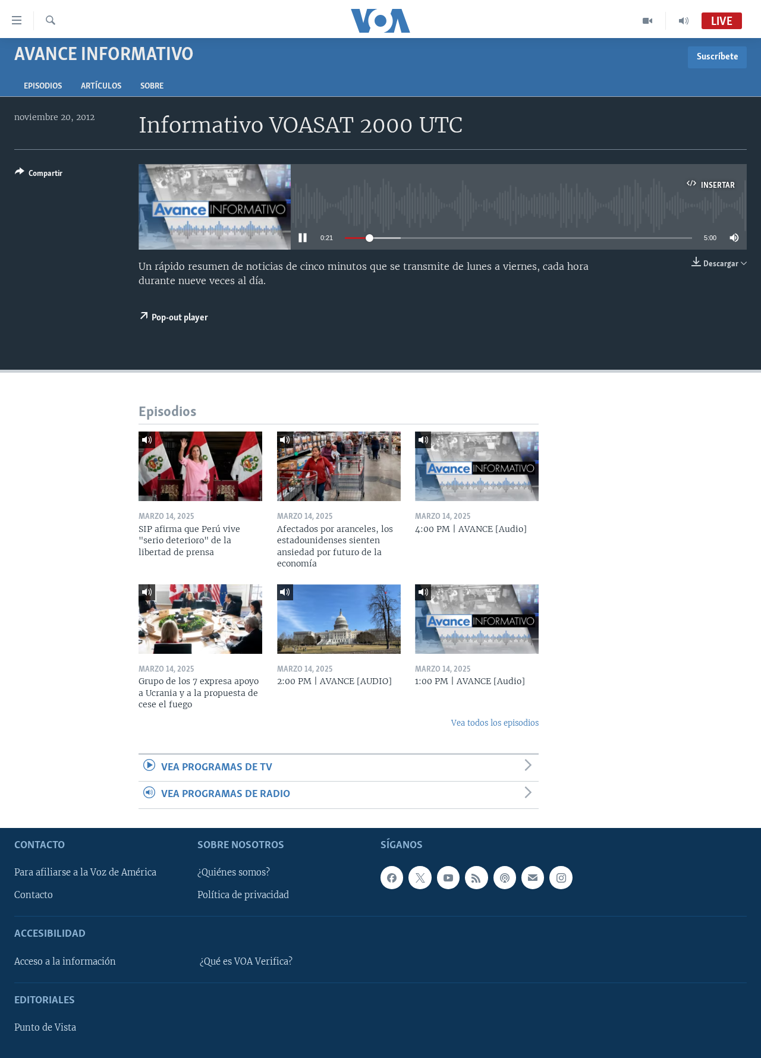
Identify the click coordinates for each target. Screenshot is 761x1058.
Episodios (43, 86)
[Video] (648, 21)
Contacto (33, 895)
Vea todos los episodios (495, 723)
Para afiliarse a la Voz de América (85, 872)
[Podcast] (504, 877)
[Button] (38, 175)
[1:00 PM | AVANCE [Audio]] (477, 619)
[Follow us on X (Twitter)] (419, 877)
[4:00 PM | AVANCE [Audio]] (477, 466)
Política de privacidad (243, 895)
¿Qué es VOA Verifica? (246, 961)
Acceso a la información (65, 961)
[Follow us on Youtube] (448, 877)
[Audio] (684, 21)
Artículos (101, 86)
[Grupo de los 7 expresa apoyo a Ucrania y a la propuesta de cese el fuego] (200, 619)
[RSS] (476, 877)
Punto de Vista (45, 1027)
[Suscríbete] (532, 877)
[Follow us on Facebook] (391, 877)
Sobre (151, 86)
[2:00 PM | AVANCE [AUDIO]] (339, 619)
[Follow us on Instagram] (560, 877)
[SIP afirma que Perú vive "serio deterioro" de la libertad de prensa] (200, 466)
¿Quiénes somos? (233, 872)
